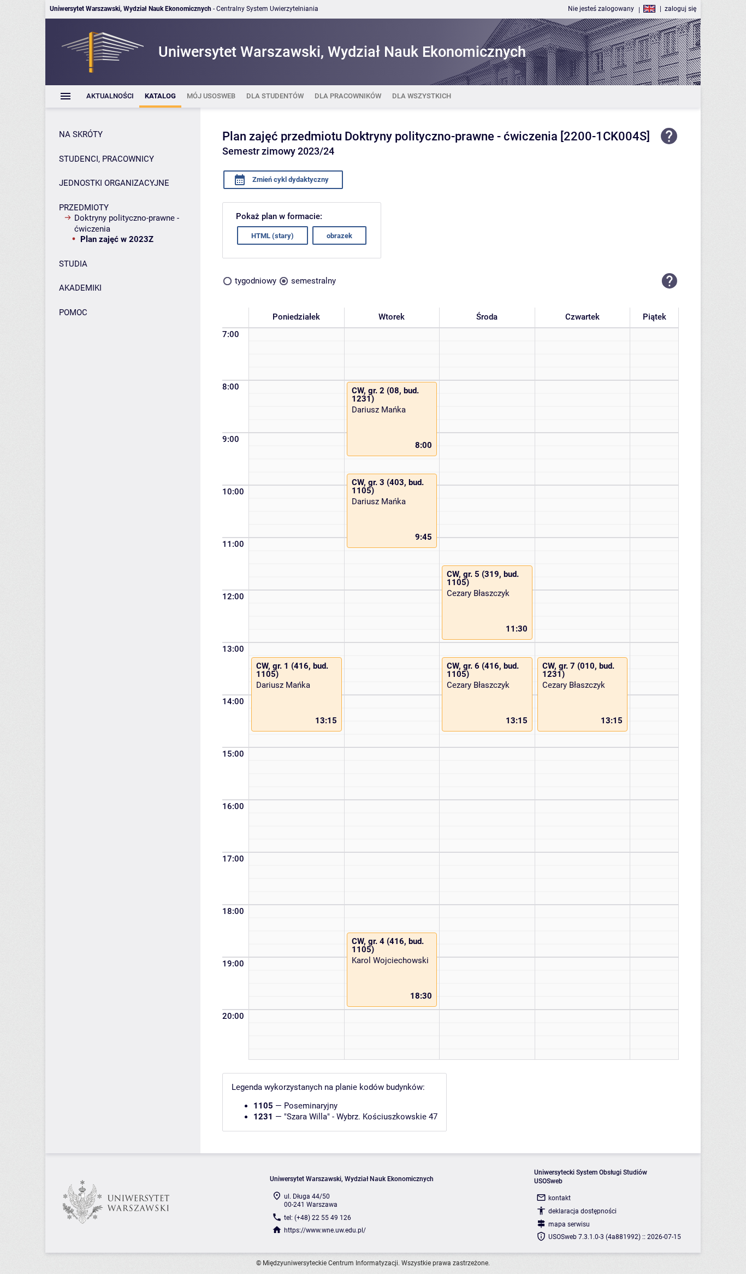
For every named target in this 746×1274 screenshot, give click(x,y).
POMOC (73, 312)
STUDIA (73, 264)
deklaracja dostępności (582, 1211)
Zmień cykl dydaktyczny (290, 179)
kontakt (559, 1198)
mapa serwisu (569, 1224)
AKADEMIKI (80, 288)
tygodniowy (255, 281)
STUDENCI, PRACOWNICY (106, 159)
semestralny (313, 281)
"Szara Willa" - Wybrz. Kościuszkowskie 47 (360, 1117)
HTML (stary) (272, 236)
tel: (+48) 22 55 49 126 (317, 1218)
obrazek (339, 236)
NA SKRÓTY (81, 134)
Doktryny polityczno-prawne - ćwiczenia (126, 223)
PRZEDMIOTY (84, 208)
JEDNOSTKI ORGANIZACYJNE (114, 183)
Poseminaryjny (311, 1106)
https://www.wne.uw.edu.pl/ (325, 1230)
